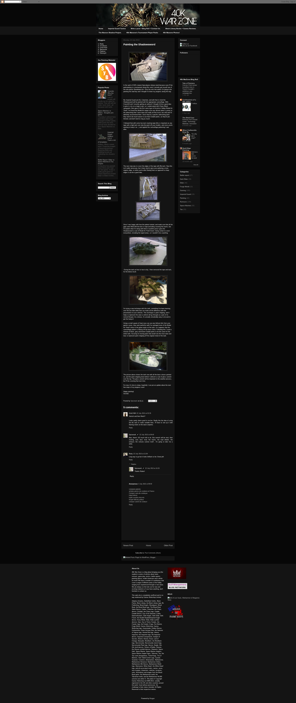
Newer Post (128, 545)
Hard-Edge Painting (186, 149)
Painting (183, 198)
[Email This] (149, 401)
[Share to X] (154, 401)
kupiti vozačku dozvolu (136, 497)
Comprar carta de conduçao (138, 493)
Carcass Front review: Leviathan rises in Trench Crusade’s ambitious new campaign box (189, 89)
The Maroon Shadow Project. (110, 33)
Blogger (152, 698)
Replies (133, 464)
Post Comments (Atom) (153, 553)
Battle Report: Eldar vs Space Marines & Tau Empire (106, 162)
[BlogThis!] (151, 401)
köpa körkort (133, 495)
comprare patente (135, 489)
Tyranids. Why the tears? (111, 93)
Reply (131, 428)
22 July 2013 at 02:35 (144, 413)
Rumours (183, 202)
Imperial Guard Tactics (117, 28)
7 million (194, 103)
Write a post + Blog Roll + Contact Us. (145, 28)
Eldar (182, 183)
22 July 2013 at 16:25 (152, 468)
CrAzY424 (132, 413)
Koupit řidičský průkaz (136, 499)
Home (101, 28)
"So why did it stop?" (194, 136)
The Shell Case (188, 118)
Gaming (183, 190)
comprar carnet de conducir (138, 502)
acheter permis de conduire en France (141, 491)
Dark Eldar (184, 179)
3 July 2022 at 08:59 (145, 484)
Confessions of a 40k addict (189, 101)
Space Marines (185, 205)
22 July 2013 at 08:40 (146, 434)
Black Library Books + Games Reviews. (180, 28)
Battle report (184, 175)
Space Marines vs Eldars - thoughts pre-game (106, 113)
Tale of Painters (188, 83)
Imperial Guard (185, 194)
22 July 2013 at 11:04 (140, 454)
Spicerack (132, 434)
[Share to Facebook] (156, 401)
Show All (195, 164)
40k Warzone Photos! (171, 33)
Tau (181, 209)
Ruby (131, 454)
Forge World (184, 187)
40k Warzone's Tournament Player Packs (142, 33)
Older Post (168, 545)
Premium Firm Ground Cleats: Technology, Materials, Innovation (189, 122)
